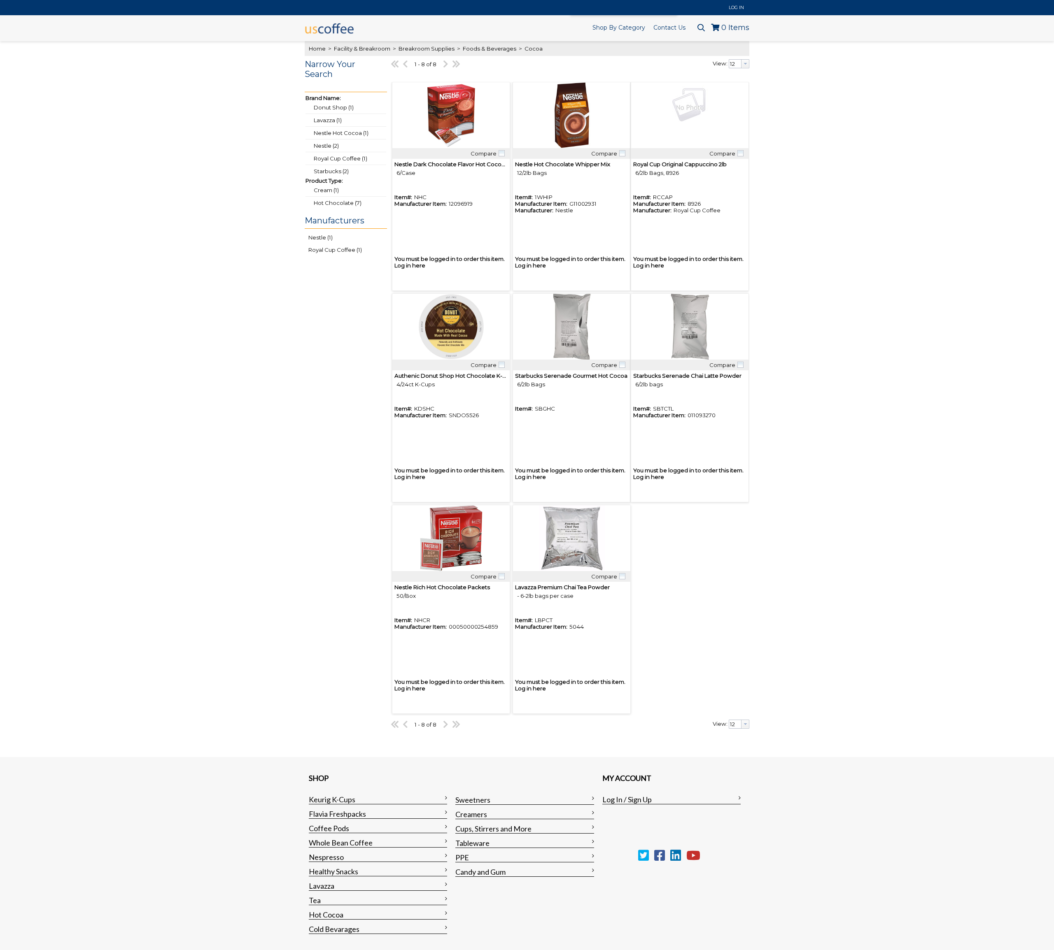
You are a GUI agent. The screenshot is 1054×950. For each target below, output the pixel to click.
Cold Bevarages (334, 929)
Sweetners (472, 799)
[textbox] (735, 63)
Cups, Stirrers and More (493, 828)
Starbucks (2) (331, 171)
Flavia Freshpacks (337, 813)
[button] (344, 74)
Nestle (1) (320, 237)
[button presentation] (745, 64)
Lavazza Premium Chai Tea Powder (562, 587)
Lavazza (321, 885)
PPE (462, 857)
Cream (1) (326, 190)
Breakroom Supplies (426, 48)
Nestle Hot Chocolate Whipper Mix (562, 164)
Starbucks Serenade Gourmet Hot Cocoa (571, 375)
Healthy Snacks (333, 871)
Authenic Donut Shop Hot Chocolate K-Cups (455, 375)
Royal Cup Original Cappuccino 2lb (680, 164)
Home (317, 48)
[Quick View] (451, 115)
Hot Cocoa (326, 914)
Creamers (471, 814)
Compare (484, 153)
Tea (315, 900)
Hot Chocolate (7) (337, 203)
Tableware (472, 843)
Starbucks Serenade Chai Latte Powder (687, 375)
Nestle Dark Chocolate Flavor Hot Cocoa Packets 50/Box (471, 164)
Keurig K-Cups (332, 799)
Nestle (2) (326, 145)
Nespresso (326, 857)
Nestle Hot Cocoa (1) (341, 133)
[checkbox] (501, 153)
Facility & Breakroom (362, 48)
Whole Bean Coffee (341, 842)
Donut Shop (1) (334, 107)
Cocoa (533, 48)
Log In (736, 7)
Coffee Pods (329, 828)
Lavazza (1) (328, 120)
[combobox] (739, 63)
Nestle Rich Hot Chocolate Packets (442, 587)
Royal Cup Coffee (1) (340, 158)
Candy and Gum (480, 871)
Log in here (409, 265)
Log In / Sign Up (627, 799)
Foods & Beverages (490, 48)
